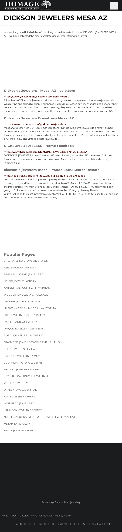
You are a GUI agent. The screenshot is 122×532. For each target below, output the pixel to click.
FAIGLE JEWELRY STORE (19, 430)
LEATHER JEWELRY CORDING (22, 301)
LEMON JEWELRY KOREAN (20, 281)
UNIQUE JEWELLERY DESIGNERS (24, 328)
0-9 (12, 524)
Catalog (24, 515)
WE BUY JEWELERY (16, 382)
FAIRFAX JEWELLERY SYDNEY (22, 355)
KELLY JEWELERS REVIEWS (20, 349)
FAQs (34, 515)
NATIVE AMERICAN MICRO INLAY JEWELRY (30, 308)
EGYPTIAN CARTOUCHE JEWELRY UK (26, 376)
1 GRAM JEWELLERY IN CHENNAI (24, 335)
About (13, 515)
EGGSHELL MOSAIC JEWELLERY (23, 274)
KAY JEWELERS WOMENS (19, 396)
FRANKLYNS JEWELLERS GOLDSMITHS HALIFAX (33, 342)
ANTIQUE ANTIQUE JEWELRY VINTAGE (27, 287)
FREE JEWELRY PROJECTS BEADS (24, 315)
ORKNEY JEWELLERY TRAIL (20, 389)
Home (4, 515)
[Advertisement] (61, 63)
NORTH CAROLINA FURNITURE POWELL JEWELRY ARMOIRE (41, 416)
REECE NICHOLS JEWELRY (20, 267)
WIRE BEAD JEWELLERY (19, 403)
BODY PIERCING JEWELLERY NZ (23, 362)
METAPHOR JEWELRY (17, 423)
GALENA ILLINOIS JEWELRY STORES (26, 260)
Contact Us (45, 515)
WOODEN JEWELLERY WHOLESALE (26, 294)
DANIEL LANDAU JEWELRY (20, 321)
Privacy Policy (63, 515)
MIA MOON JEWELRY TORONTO (23, 410)
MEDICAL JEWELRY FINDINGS (22, 369)
